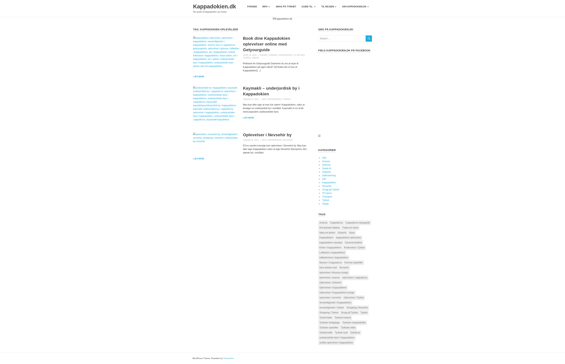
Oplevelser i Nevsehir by (267, 135)
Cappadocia (336, 222)
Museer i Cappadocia (330, 262)
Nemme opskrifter (353, 262)
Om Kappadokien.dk (354, 6)
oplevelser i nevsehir (330, 297)
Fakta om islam (350, 227)
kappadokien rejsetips (330, 242)
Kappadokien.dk (214, 6)
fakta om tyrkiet (327, 232)
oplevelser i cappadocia (354, 277)
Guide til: (307, 6)
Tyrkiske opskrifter (328, 327)
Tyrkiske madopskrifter (354, 322)
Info (265, 6)
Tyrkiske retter (348, 327)
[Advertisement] (345, 97)
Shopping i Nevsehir (357, 307)
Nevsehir (288, 140)
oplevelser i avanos (329, 277)
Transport (327, 196)
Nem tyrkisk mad (328, 267)
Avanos (263, 55)
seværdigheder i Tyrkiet (331, 307)
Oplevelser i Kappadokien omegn (336, 292)
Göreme (273, 55)
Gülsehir (326, 172)
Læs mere (198, 76)
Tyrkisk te (355, 332)
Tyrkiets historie (343, 317)
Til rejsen (327, 6)
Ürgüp (255, 58)
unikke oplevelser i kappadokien (336, 342)
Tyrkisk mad (341, 332)
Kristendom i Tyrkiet (354, 247)
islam (352, 232)
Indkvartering (329, 175)
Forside (252, 6)
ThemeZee (228, 358)
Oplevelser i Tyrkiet (354, 297)
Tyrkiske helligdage (329, 322)
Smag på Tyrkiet (286, 6)
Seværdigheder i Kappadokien (335, 302)
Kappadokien (285, 55)
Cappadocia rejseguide (357, 222)
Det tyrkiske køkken (329, 227)
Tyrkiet (247, 58)
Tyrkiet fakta (325, 317)
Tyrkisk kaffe (325, 332)
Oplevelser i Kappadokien (333, 287)
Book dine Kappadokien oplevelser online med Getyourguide (266, 44)
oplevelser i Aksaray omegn (333, 272)
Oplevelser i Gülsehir (330, 282)
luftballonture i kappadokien (333, 257)
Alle (324, 158)
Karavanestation (353, 242)
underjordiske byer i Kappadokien (337, 337)
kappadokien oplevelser (348, 237)
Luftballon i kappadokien (332, 252)
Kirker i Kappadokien (330, 247)
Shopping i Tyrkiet (328, 312)
